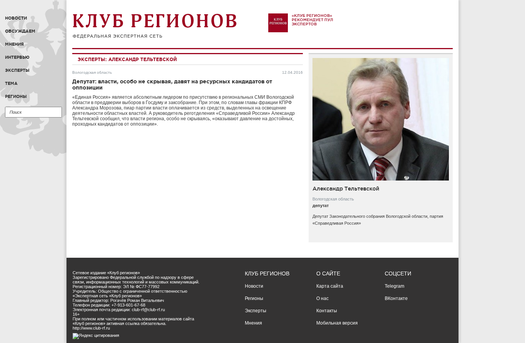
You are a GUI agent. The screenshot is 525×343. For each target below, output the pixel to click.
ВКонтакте (396, 298)
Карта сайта (329, 286)
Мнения (14, 44)
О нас (322, 298)
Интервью (17, 57)
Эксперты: (92, 59)
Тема (11, 83)
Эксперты (17, 70)
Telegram (394, 286)
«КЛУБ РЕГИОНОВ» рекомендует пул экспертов (312, 19)
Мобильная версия (337, 323)
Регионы (16, 96)
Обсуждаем (20, 31)
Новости (16, 18)
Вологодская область (92, 72)
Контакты (326, 310)
